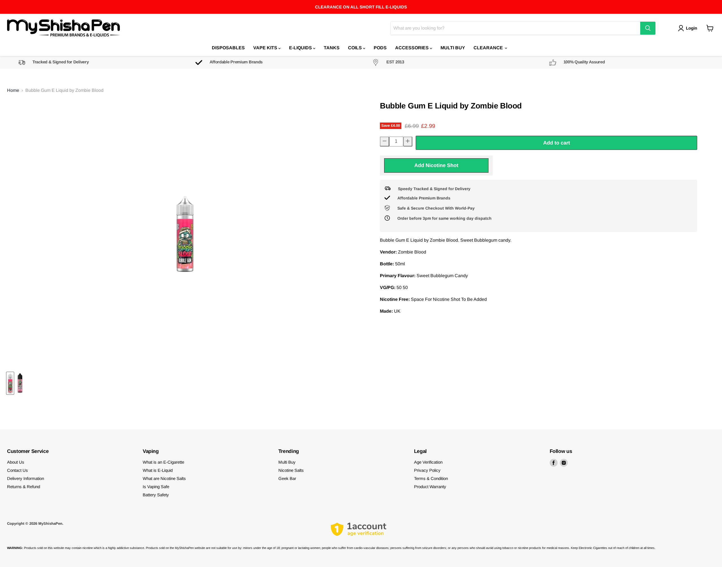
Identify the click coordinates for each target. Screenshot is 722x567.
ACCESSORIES (412, 47)
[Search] (647, 28)
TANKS (332, 47)
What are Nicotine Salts (164, 478)
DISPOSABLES (228, 47)
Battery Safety (156, 494)
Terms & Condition (431, 478)
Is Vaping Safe (156, 486)
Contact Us (17, 470)
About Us (15, 462)
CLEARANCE (489, 47)
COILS (355, 47)
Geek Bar (287, 478)
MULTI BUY (453, 47)
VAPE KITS (265, 47)
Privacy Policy (427, 470)
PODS (380, 47)
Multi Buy (287, 462)
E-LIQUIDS (301, 47)
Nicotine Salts (291, 470)
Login (691, 28)
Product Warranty (430, 486)
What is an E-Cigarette (163, 462)
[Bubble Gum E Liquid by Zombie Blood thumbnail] (10, 383)
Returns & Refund (23, 486)
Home (13, 90)
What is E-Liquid (158, 470)
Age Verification (428, 462)
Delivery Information (25, 478)
